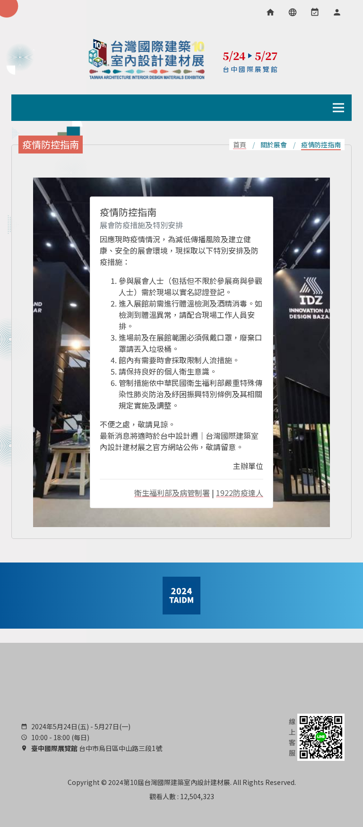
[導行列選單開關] (338, 107)
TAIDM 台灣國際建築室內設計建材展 (147, 59)
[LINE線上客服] (316, 736)
